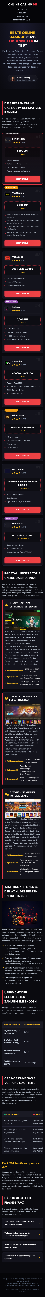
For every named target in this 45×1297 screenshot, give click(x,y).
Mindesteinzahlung (21, 20)
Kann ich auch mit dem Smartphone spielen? (19, 1257)
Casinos (21, 9)
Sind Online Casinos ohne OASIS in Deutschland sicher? (19, 1222)
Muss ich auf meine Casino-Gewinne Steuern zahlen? (20, 1245)
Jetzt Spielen (22, 179)
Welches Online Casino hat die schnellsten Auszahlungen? (17, 1234)
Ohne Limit (21, 13)
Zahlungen (22, 16)
